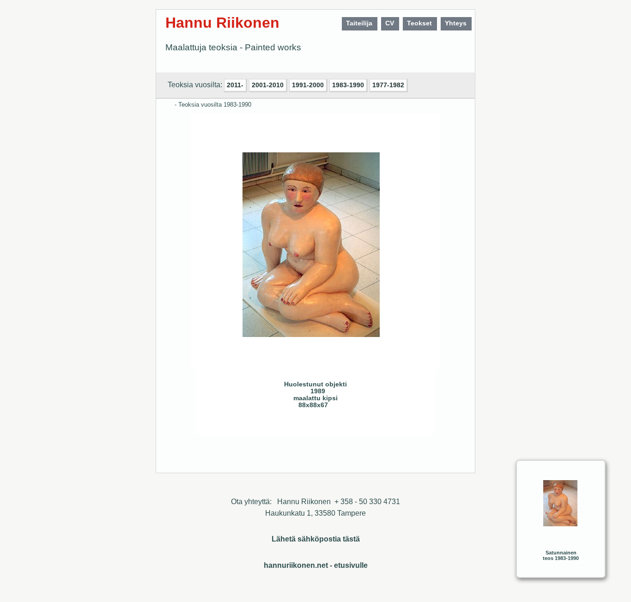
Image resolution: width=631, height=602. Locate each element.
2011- (235, 85)
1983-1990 (348, 85)
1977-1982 (388, 85)
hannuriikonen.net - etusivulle (316, 565)
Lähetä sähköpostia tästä (316, 539)
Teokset (419, 23)
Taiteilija (359, 23)
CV (389, 23)
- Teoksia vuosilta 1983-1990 (213, 104)
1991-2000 (308, 85)
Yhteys (456, 23)
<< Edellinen (256, 426)
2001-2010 (268, 85)
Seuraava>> (275, 426)
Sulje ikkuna (402, 426)
